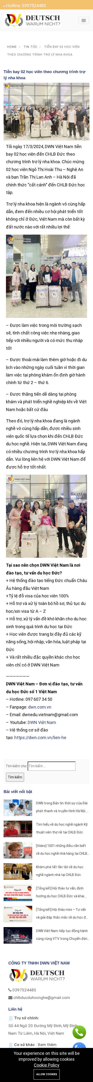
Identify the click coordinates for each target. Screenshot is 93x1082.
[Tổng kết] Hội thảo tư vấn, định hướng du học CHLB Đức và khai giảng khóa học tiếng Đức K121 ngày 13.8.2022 (60, 893)
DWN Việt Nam (42, 722)
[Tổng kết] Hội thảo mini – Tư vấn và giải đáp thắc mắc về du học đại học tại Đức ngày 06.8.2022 (62, 914)
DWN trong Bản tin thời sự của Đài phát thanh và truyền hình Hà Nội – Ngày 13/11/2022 (62, 808)
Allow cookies (46, 1074)
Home (12, 46)
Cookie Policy (46, 1065)
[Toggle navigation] (83, 20)
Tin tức (30, 46)
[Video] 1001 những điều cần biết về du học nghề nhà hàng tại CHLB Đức (61, 850)
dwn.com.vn (39, 707)
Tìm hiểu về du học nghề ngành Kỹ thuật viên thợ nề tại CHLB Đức (62, 828)
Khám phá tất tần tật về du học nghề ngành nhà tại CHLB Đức (59, 870)
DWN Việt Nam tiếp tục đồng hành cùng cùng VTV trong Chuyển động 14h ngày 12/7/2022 (62, 935)
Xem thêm (47, 1044)
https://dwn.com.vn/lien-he (40, 737)
